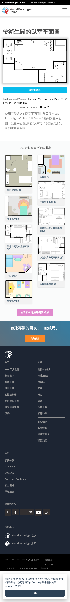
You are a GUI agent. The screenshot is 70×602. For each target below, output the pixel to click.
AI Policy (10, 466)
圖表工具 (9, 381)
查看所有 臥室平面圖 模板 (35, 312)
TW (44, 107)
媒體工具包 (43, 434)
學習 (40, 388)
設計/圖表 (43, 375)
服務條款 (9, 460)
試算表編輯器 (12, 407)
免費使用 (35, 338)
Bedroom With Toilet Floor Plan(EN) (45, 98)
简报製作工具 (12, 400)
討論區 (41, 381)
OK (35, 593)
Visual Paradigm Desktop (42, 2)
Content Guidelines (16, 479)
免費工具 (42, 407)
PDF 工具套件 (12, 369)
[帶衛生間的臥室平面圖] (18, 251)
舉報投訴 (9, 491)
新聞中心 (42, 428)
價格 (7, 413)
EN (40, 107)
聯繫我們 (42, 440)
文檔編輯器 (11, 394)
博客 (40, 394)
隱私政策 (9, 472)
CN (48, 107)
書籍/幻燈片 (44, 369)
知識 (40, 400)
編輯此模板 (35, 90)
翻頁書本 (9, 375)
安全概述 (9, 485)
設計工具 (9, 388)
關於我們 (42, 421)
